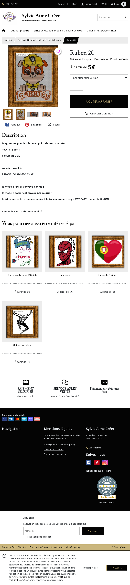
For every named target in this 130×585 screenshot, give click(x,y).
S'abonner (93, 531)
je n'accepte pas (90, 567)
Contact (61, 4)
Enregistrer (36, 124)
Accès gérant (119, 547)
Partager (15, 124)
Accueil (8, 40)
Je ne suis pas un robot (40, 536)
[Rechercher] (125, 17)
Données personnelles (55, 454)
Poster (56, 124)
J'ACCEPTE (117, 567)
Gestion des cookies (53, 449)
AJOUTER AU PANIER (99, 101)
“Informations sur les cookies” (28, 576)
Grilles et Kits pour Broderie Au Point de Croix (99, 59)
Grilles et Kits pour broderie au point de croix (39, 40)
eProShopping (73, 547)
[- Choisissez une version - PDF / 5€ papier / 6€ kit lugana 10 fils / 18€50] (99, 77)
